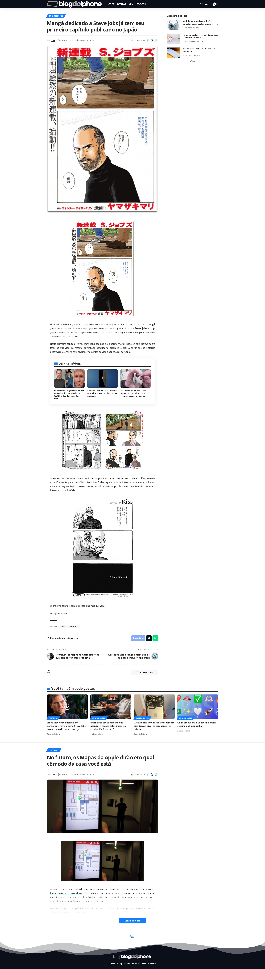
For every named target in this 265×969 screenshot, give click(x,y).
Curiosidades (56, 16)
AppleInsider (60, 613)
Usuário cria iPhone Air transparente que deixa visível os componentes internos (154, 726)
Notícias (53, 750)
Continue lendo (132, 920)
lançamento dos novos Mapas (66, 893)
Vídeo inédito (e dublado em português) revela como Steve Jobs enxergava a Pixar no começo (66, 726)
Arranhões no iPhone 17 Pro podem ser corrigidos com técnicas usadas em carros (133, 393)
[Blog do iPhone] (75, 4)
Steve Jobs (74, 626)
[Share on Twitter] (152, 40)
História (53, 718)
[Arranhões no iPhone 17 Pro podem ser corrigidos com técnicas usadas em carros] (135, 378)
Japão (62, 626)
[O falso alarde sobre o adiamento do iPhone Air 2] (173, 53)
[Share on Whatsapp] (156, 40)
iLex (53, 40)
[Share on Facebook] (148, 40)
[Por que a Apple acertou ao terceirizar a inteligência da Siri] (173, 39)
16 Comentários (146, 672)
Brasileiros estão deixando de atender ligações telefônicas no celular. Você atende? (108, 726)
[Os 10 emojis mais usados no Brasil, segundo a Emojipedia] (197, 706)
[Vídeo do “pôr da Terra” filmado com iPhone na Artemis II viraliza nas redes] (102, 378)
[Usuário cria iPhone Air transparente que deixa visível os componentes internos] (154, 706)
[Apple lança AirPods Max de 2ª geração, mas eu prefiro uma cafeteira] (173, 25)
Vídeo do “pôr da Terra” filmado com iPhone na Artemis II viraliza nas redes (102, 393)
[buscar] (201, 4)
